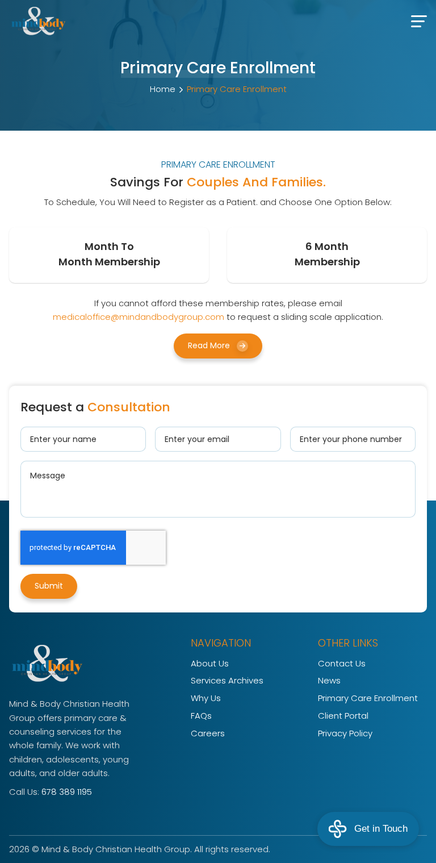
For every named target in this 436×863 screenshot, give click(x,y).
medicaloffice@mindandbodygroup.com (138, 317)
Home (162, 89)
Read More (209, 345)
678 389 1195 (66, 792)
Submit (49, 585)
